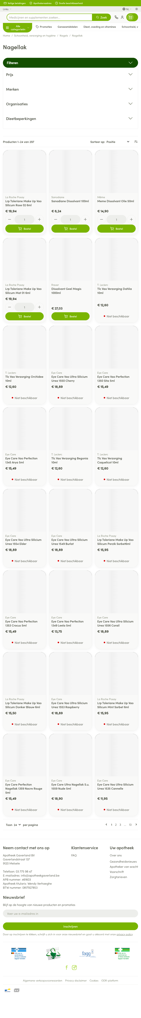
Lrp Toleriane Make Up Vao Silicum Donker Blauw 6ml (23, 705)
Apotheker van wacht (124, 866)
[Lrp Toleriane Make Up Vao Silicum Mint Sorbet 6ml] (116, 673)
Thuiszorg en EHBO (23, 96)
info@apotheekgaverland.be (40, 875)
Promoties (9, 35)
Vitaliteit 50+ (23, 79)
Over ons (116, 855)
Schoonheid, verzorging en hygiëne (23, 45)
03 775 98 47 (24, 871)
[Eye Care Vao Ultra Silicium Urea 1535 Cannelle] (116, 755)
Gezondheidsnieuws (123, 861)
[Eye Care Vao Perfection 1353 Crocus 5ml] (24, 592)
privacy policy (125, 934)
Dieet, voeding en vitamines (23, 57)
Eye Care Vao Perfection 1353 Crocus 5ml (21, 623)
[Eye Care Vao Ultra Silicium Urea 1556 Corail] (116, 592)
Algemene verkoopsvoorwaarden (42, 980)
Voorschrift (117, 872)
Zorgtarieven (118, 877)
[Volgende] (135, 824)
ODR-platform (109, 980)
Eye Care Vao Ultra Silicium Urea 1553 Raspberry (69, 705)
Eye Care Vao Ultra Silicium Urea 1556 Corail (115, 623)
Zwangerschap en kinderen (23, 69)
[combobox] (49, 17)
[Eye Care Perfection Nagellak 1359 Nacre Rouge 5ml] (24, 755)
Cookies (94, 980)
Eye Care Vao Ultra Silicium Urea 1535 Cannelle (115, 786)
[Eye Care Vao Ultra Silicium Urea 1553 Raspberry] (70, 673)
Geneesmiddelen (23, 114)
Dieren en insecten (23, 105)
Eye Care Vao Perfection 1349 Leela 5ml (67, 623)
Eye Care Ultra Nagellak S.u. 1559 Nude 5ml (70, 786)
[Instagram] (74, 967)
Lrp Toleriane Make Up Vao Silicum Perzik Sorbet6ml (115, 542)
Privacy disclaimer (76, 980)
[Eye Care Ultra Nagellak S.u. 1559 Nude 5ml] (70, 755)
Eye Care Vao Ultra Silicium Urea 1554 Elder (23, 542)
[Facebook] (66, 967)
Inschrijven (70, 926)
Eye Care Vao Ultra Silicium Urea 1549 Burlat (69, 542)
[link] (107, 824)
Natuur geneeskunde (23, 87)
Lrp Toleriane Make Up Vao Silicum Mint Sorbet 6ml (115, 705)
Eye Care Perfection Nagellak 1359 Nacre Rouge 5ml (23, 788)
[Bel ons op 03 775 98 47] (116, 17)
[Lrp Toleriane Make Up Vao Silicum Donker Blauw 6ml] (24, 673)
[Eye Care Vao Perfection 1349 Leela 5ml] (70, 592)
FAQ (74, 855)
